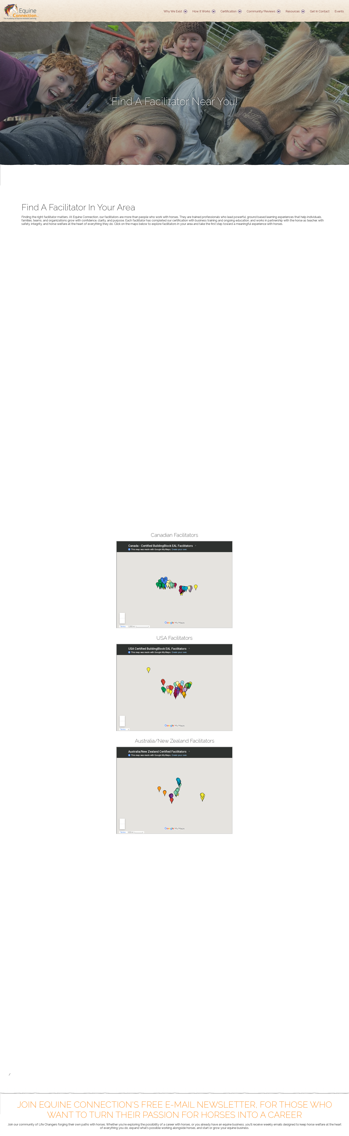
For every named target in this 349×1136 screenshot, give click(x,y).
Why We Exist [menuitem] (173, 11)
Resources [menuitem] (293, 11)
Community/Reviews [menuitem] (261, 11)
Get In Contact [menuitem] (320, 11)
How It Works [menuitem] (201, 11)
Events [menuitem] (339, 11)
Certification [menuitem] (228, 11)
